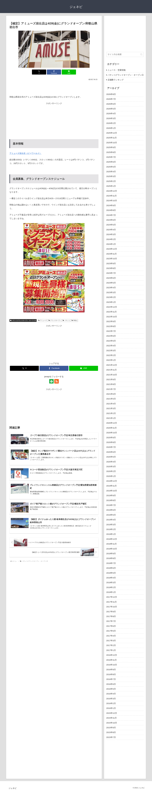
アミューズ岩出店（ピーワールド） (25, 153)
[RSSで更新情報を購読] (56, 381)
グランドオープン (55, 320)
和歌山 (75, 320)
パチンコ (67, 320)
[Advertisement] (53, 87)
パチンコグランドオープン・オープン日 (24, 320)
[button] (141, 54)
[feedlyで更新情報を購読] (51, 381)
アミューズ (43, 320)
